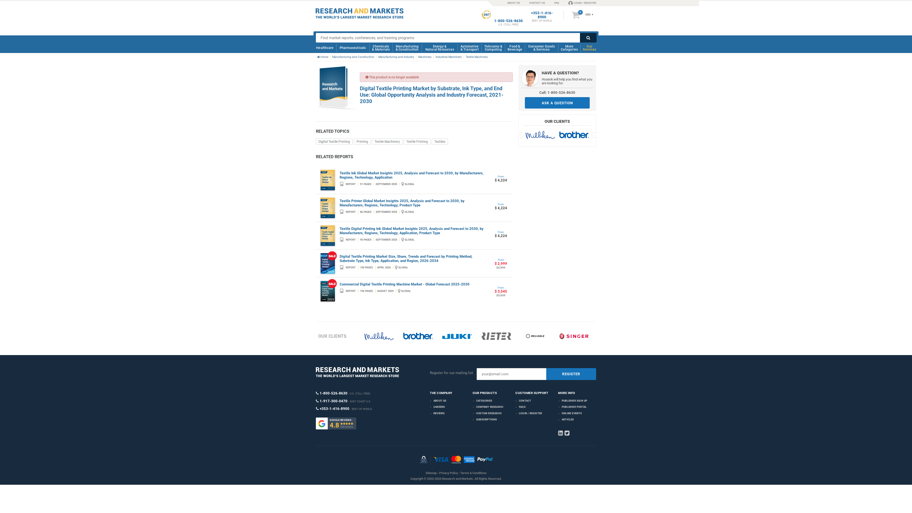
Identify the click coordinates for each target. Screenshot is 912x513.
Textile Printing (417, 141)
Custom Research (489, 413)
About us (439, 400)
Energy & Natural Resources (439, 47)
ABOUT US (513, 3)
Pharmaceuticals (353, 48)
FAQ (556, 3)
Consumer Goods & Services (541, 47)
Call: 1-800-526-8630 (557, 92)
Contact (525, 400)
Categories (484, 400)
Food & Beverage (515, 47)
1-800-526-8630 (508, 21)
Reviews (439, 413)
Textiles (439, 141)
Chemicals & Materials (381, 47)
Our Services (589, 47)
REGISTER (571, 374)
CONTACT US (537, 3)
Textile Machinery (387, 141)
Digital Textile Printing (334, 141)
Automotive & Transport (470, 47)
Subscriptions (486, 419)
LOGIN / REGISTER (585, 3)
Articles (568, 419)
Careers (439, 406)
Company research (489, 406)
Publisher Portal (574, 406)
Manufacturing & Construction (407, 47)
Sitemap (431, 473)
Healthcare (324, 48)
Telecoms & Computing (493, 47)
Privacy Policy (448, 473)
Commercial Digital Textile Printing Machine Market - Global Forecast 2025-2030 (405, 284)
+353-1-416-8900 (542, 15)
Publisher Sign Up (574, 400)
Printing (362, 141)
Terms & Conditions (473, 473)
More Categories (569, 47)
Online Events (572, 413)
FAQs (522, 406)
